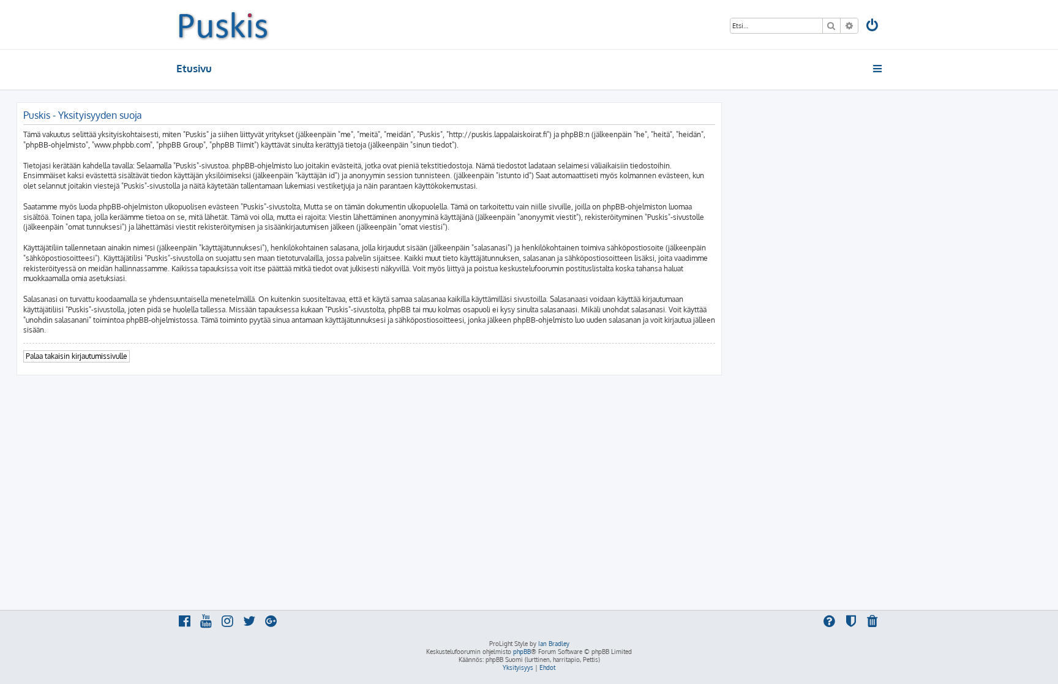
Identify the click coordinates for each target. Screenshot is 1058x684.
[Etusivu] (223, 24)
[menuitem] (873, 26)
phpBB (522, 651)
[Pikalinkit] (878, 69)
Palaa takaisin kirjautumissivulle (76, 356)
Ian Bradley (553, 643)
